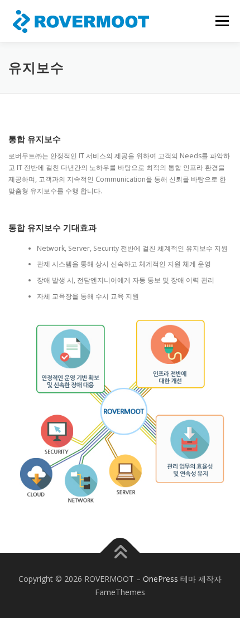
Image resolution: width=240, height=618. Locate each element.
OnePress (160, 578)
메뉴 (218, 21)
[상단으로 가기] (120, 553)
